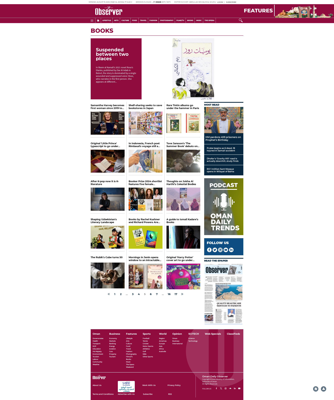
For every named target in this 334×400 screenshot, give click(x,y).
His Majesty (97, 351)
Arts (116, 20)
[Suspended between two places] (192, 68)
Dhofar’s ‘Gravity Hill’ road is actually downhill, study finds (222, 159)
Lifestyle (106, 20)
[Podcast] (223, 207)
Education (97, 349)
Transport (96, 344)
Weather (96, 364)
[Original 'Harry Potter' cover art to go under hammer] (183, 276)
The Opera (209, 20)
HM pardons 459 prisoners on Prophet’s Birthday (223, 138)
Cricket (145, 344)
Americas (162, 341)
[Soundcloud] (306, 8)
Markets (112, 341)
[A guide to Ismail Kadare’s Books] (183, 238)
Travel (143, 20)
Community (97, 362)
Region (162, 338)
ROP (94, 346)
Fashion (153, 20)
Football (146, 338)
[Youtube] (315, 8)
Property (112, 354)
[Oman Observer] (105, 10)
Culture (125, 20)
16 (169, 294)
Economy (113, 338)
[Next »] (182, 294)
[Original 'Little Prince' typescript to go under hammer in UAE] (108, 162)
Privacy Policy (174, 385)
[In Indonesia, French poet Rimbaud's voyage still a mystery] (145, 162)
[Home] (98, 20)
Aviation (112, 349)
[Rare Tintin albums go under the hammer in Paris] (183, 124)
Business (175, 341)
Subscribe (148, 394)
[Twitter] (297, 8)
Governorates (98, 338)
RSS (170, 394)
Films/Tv (129, 357)
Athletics (146, 349)
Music (199, 20)
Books (190, 20)
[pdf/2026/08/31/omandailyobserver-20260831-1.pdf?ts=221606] (223, 294)
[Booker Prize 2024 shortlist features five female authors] (145, 200)
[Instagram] (301, 8)
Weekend (130, 367)
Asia (160, 346)
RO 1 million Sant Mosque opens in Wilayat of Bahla (220, 170)
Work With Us (149, 385)
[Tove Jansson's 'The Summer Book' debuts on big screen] (183, 162)
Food (134, 20)
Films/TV (180, 20)
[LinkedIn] (311, 8)
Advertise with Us (126, 394)
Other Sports (148, 357)
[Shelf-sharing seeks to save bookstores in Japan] (145, 124)
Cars (111, 351)
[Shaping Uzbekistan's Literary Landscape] (108, 238)
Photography (166, 20)
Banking (112, 344)
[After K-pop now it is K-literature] (108, 200)
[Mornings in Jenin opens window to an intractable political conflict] (145, 276)
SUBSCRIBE (231, 2)
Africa (161, 349)
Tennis (145, 341)
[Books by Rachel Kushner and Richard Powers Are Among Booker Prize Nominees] (145, 238)
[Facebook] (292, 8)
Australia (162, 351)
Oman (174, 338)
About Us (97, 385)
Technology (193, 341)
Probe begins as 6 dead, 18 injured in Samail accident (221, 149)
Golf (144, 351)
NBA (144, 354)
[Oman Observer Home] (316, 389)
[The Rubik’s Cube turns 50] (108, 275)
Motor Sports (148, 346)
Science (191, 338)
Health (95, 341)
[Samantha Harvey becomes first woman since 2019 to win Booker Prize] (108, 124)
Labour (95, 359)
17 (176, 294)
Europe (162, 344)
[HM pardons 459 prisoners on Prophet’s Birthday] (223, 120)
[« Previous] (108, 294)
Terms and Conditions (103, 394)
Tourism (96, 357)
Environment (98, 354)
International (177, 344)
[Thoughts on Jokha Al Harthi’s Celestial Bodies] (183, 200)
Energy (112, 346)
